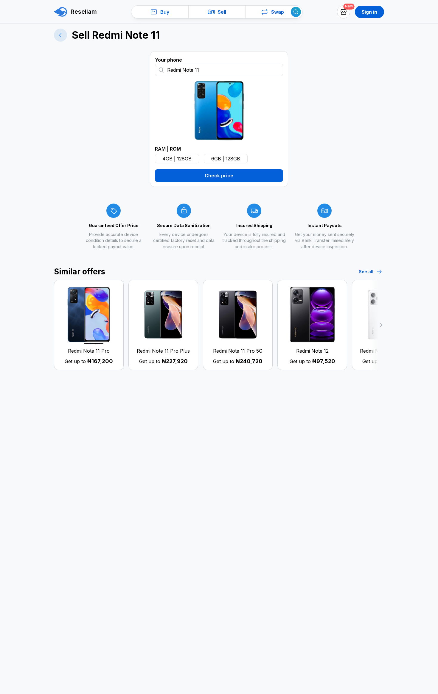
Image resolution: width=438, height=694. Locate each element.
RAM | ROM (168, 149)
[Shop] (343, 11)
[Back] (60, 35)
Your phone (168, 60)
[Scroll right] (376, 325)
